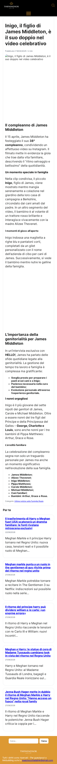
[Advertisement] (28, 90)
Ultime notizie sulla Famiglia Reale (28, 501)
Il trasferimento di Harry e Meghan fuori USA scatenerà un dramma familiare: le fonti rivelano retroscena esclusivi (27, 523)
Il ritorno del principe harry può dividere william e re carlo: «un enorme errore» (25, 610)
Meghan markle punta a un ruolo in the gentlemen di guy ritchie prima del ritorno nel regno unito (27, 567)
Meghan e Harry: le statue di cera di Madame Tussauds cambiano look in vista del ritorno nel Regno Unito (28, 652)
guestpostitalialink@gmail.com (37, 760)
